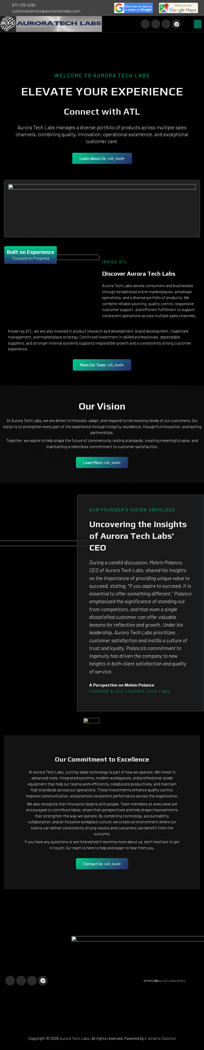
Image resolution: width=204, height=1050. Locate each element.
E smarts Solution (160, 1038)
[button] (197, 24)
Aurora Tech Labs (75, 1038)
